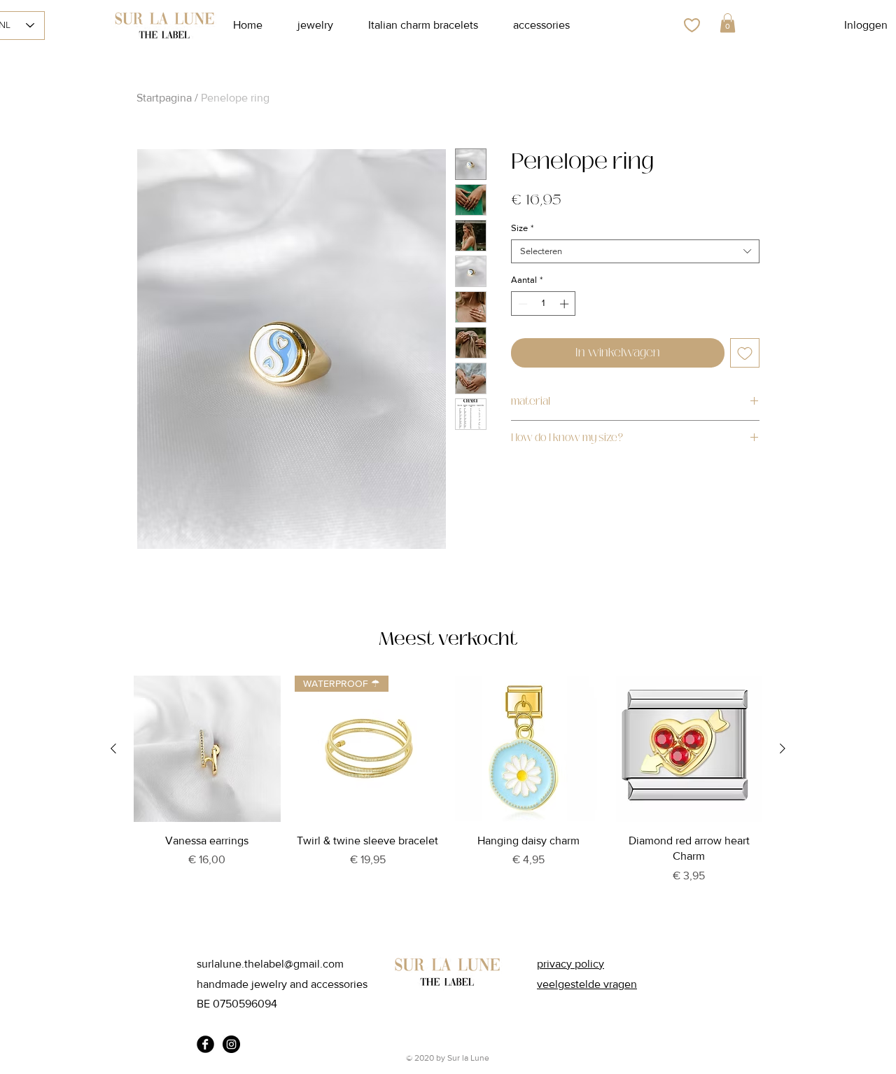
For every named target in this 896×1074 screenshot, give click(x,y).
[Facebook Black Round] (205, 1044)
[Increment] (565, 304)
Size (522, 228)
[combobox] (635, 251)
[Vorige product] (113, 748)
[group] (448, 798)
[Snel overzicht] (207, 749)
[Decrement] (521, 304)
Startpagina (164, 98)
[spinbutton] (543, 304)
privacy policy (570, 964)
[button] (728, 22)
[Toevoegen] (745, 353)
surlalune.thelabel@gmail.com (270, 964)
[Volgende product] (782, 748)
